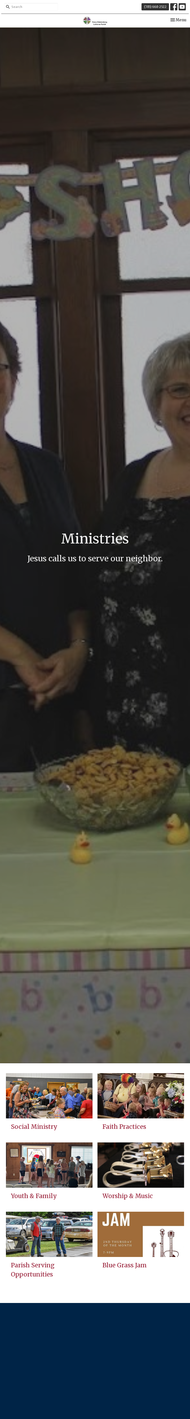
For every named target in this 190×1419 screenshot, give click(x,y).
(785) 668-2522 (155, 7)
